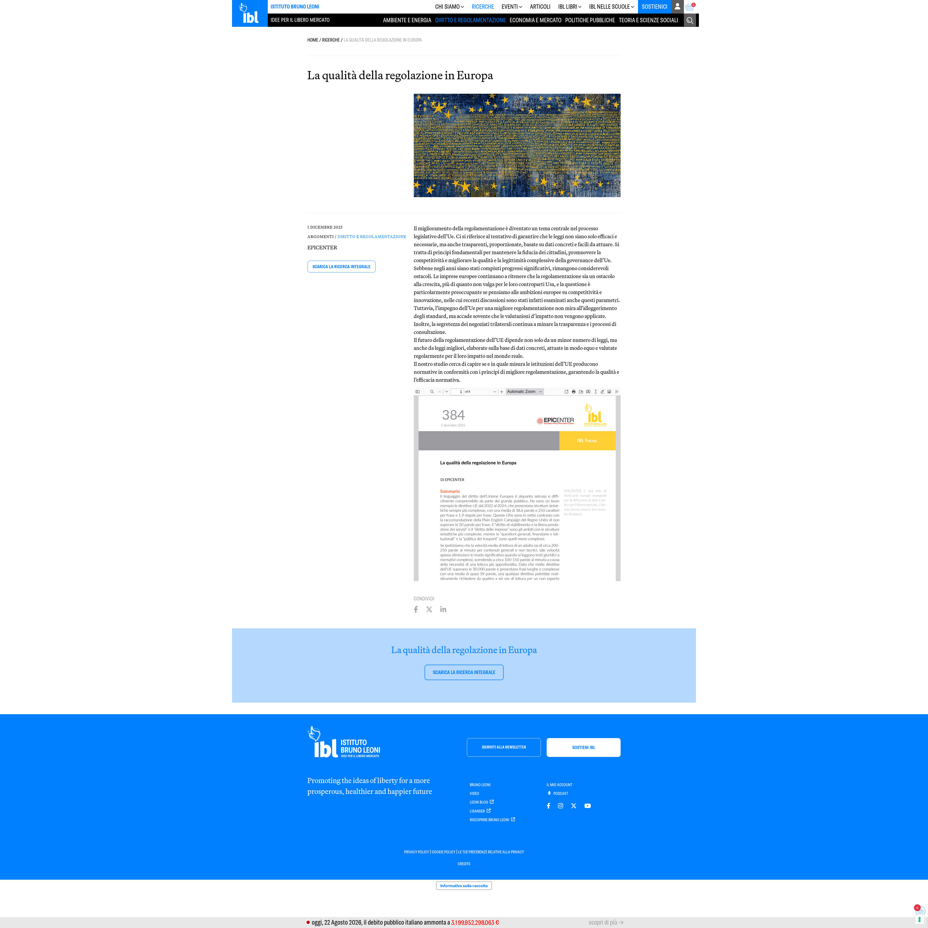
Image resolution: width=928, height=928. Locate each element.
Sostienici (654, 6)
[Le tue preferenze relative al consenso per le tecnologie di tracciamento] (919, 919)
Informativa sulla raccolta (464, 885)
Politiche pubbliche (590, 20)
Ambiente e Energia (407, 20)
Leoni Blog (479, 802)
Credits (464, 864)
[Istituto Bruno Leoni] (251, 12)
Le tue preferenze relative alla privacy (491, 852)
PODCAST (560, 793)
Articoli (540, 6)
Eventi (510, 6)
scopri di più (603, 922)
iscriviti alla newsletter (504, 747)
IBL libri (567, 6)
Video (474, 793)
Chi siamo (447, 6)
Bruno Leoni (480, 785)
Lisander (478, 811)
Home (312, 40)
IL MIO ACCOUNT (559, 785)
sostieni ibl (583, 747)
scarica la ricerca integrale (341, 266)
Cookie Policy (443, 852)
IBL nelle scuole (609, 6)
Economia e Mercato (535, 20)
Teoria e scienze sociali (648, 20)
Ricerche (483, 6)
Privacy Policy (416, 852)
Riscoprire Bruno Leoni (490, 820)
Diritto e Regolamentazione (470, 20)
